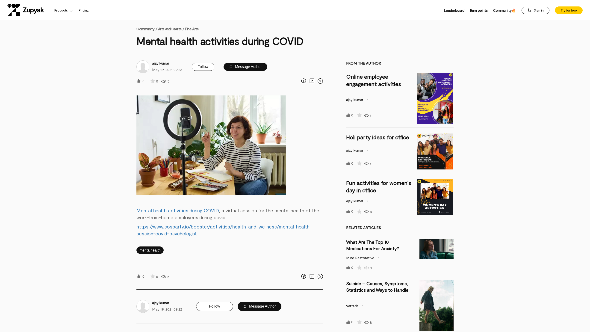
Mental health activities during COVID (177, 210)
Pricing (84, 10)
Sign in (538, 10)
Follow (203, 67)
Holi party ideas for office (377, 137)
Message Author (248, 67)
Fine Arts (191, 29)
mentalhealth (150, 250)
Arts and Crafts (169, 29)
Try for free (569, 10)
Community (146, 29)
